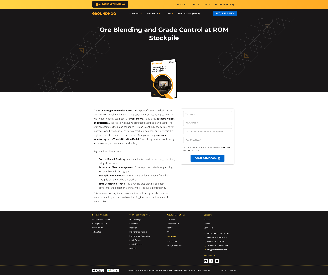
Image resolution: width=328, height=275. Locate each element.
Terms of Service (193, 150)
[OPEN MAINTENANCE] (160, 13)
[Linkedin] (206, 261)
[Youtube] (217, 261)
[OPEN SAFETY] (172, 13)
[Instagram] (211, 261)
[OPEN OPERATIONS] (141, 13)
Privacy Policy (226, 147)
